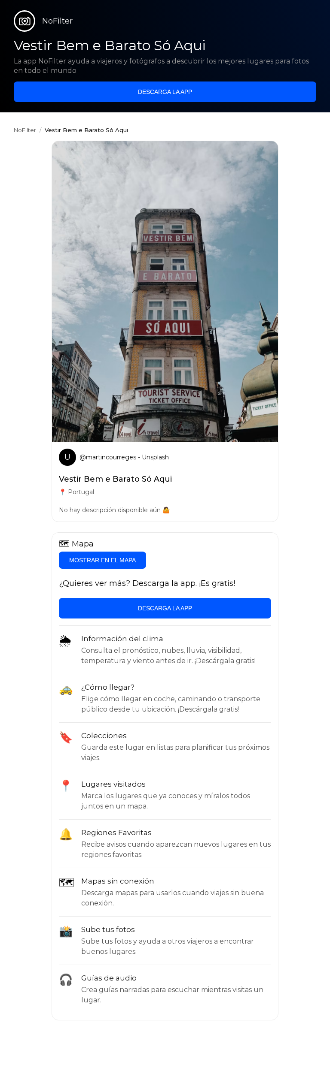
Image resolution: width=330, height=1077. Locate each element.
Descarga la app (165, 91)
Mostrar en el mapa (102, 560)
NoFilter (25, 130)
